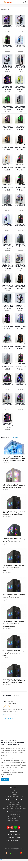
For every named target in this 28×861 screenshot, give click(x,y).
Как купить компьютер (14, 812)
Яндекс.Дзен (19, 827)
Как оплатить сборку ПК (14, 816)
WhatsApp (15, 827)
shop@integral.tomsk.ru (15, 837)
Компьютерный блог (14, 802)
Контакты (14, 790)
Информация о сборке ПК (14, 800)
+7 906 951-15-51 (15, 834)
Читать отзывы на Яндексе (10, 714)
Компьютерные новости (14, 804)
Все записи (15, 437)
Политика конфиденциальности (14, 796)
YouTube (8, 827)
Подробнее (4, 779)
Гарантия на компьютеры (14, 820)
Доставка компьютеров (14, 818)
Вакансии (14, 794)
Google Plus (11, 827)
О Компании (14, 788)
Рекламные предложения (14, 806)
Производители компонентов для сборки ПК (14, 808)
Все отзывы (17, 695)
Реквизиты (14, 792)
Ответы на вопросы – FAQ (14, 814)
